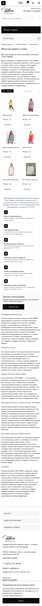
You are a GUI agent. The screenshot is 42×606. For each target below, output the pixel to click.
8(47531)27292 (36, 8)
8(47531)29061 (10, 580)
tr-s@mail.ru (14, 568)
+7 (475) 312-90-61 (12, 563)
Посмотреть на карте (10, 558)
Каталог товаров (11, 30)
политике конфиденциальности (13, 595)
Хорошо (21, 601)
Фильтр (9, 91)
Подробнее (7, 124)
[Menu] (3, 3)
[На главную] (20, 3)
